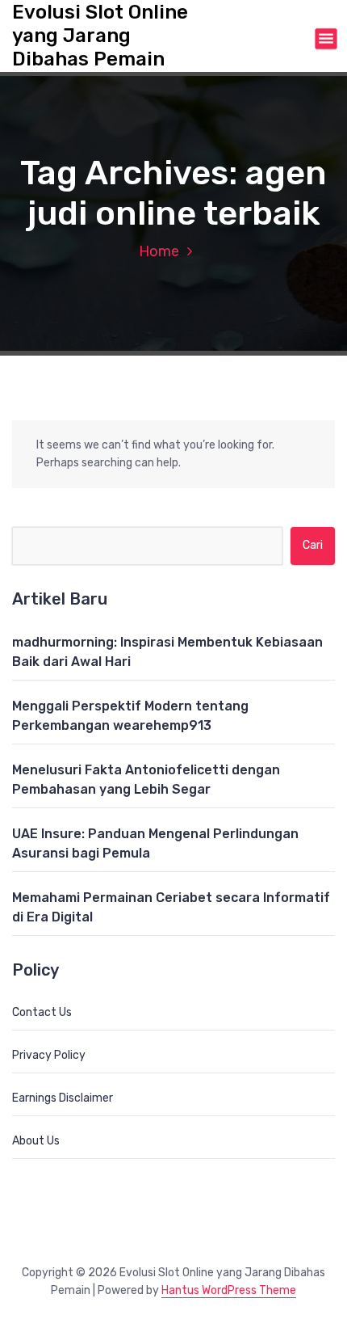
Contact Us (42, 1012)
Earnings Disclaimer (62, 1098)
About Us (36, 1141)
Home (159, 251)
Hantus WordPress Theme (228, 1290)
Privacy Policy (49, 1055)
